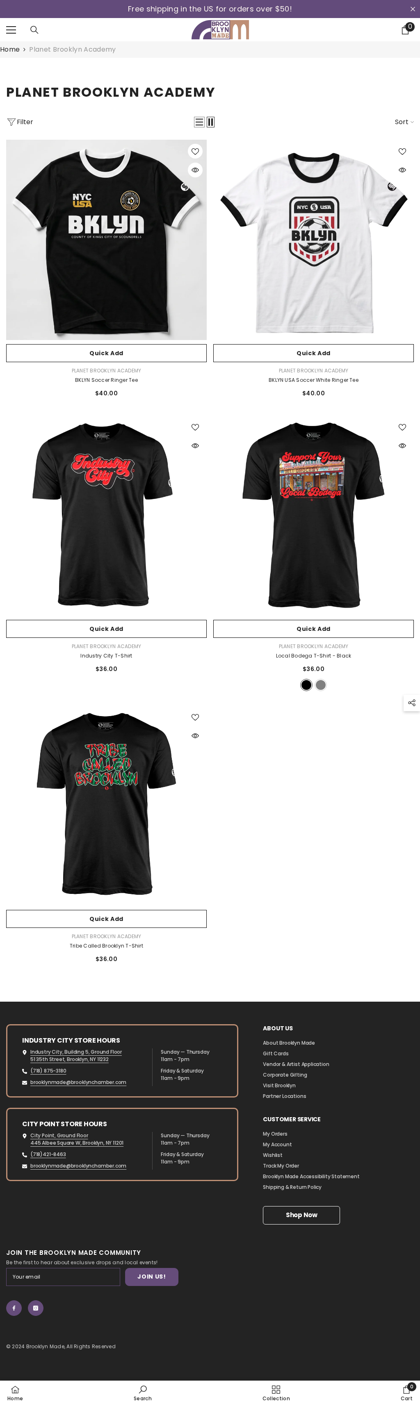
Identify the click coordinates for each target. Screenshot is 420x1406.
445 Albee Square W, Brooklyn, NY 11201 (76, 1142)
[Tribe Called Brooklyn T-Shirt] (106, 805)
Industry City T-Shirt (106, 655)
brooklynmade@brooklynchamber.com (78, 1082)
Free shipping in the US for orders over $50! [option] (210, 9)
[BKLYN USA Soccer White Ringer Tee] (313, 240)
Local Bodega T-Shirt (314, 655)
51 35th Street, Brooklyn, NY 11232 (69, 1059)
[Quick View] (195, 170)
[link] (143, 1393)
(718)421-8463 (48, 1154)
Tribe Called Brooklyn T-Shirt (106, 945)
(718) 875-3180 (48, 1070)
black (306, 685)
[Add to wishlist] (195, 151)
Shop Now (301, 1215)
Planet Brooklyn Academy (72, 49)
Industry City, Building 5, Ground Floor (76, 1051)
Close (413, 9)
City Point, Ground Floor (59, 1135)
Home (10, 49)
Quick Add (106, 353)
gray (321, 685)
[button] (199, 122)
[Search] (34, 30)
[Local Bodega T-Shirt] (313, 515)
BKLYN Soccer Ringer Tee (106, 379)
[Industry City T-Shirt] (106, 515)
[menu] (11, 30)
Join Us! (151, 1276)
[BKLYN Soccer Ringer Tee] (106, 240)
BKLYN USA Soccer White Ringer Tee (313, 379)
